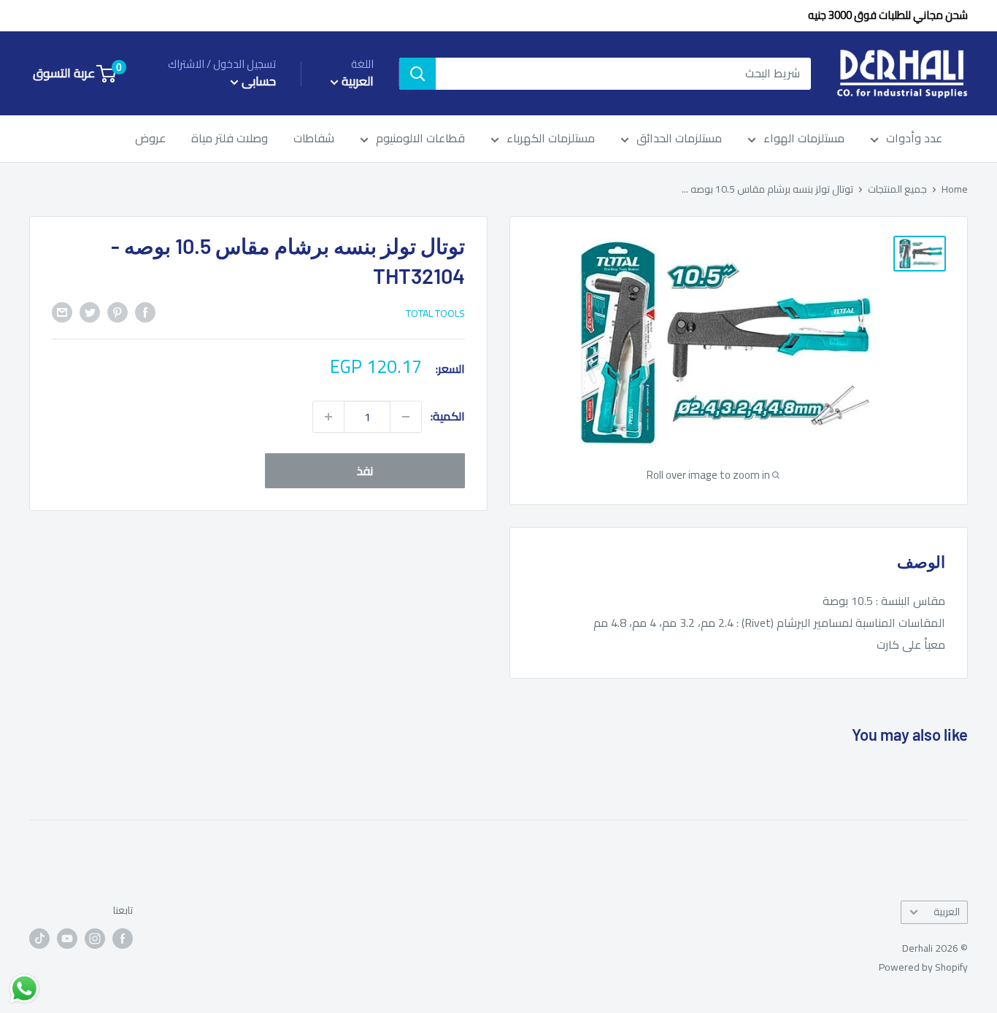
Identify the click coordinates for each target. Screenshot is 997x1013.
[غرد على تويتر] (90, 312)
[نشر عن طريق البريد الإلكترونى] (62, 312)
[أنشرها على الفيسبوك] (145, 312)
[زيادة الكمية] (328, 416)
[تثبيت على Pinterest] (117, 312)
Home (955, 189)
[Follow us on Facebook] (122, 938)
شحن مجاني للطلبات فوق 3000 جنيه (888, 15)
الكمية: (448, 416)
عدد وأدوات (914, 139)
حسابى (257, 81)
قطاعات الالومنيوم (420, 139)
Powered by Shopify (923, 967)
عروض (150, 139)
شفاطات (313, 139)
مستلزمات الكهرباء (551, 139)
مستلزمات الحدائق (679, 139)
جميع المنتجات (897, 189)
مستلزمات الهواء (803, 139)
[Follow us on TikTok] (39, 938)
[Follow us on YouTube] (67, 938)
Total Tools (435, 313)
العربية (947, 911)
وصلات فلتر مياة (229, 139)
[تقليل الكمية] (405, 416)
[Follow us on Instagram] (95, 938)
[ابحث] (417, 74)
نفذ (365, 471)
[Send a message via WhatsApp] (24, 988)
